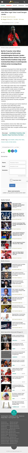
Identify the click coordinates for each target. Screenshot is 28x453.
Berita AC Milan (6, 441)
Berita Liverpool (6, 432)
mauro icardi (4, 142)
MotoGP (15, 5)
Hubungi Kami (12, 417)
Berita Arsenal (5, 431)
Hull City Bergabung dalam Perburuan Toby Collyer (18, 243)
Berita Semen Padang (14, 432)
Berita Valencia (14, 440)
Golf (13, 398)
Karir (18, 417)
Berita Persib (12, 429)
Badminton (21, 5)
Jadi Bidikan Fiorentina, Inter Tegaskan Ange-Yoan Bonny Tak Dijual (13, 134)
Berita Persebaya (13, 435)
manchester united (13, 139)
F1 (12, 382)
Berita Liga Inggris (14, 422)
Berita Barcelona (6, 437)
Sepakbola (8, 5)
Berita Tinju (5, 426)
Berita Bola (5, 422)
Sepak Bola (14, 340)
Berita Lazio (13, 437)
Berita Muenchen (15, 438)
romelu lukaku (12, 142)
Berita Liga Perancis (15, 426)
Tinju (13, 390)
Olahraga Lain (15, 407)
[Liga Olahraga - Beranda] (14, 2)
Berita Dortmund (6, 440)
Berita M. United (6, 429)
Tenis (13, 365)
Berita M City (14, 443)
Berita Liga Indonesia (15, 428)
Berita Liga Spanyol (15, 425)
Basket (13, 348)
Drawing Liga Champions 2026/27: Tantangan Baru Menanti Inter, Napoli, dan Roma (18, 215)
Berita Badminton (6, 425)
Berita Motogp (5, 423)
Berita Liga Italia (14, 423)
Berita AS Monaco (6, 443)
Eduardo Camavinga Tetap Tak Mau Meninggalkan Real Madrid (19, 224)
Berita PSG (5, 435)
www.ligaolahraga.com (16, 451)
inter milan (21, 139)
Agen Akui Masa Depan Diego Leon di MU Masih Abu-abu (18, 253)
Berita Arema (13, 434)
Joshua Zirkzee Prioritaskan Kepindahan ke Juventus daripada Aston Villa (18, 234)
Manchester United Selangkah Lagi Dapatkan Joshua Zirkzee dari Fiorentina (18, 205)
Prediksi (3, 5)
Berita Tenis (5, 428)
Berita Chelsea (6, 434)
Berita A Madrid (14, 441)
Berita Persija (13, 431)
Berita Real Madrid (6, 438)
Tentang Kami (5, 416)
